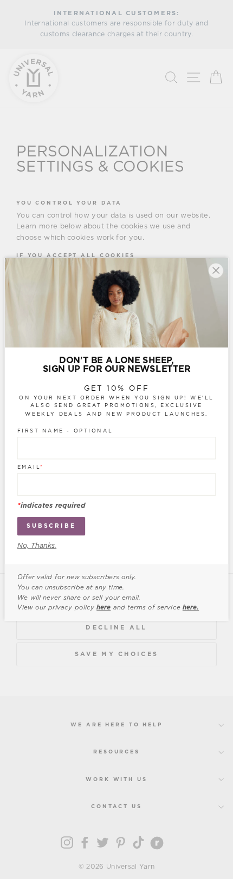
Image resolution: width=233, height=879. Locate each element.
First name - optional (65, 431)
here (103, 607)
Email (30, 467)
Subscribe (51, 526)
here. (191, 607)
